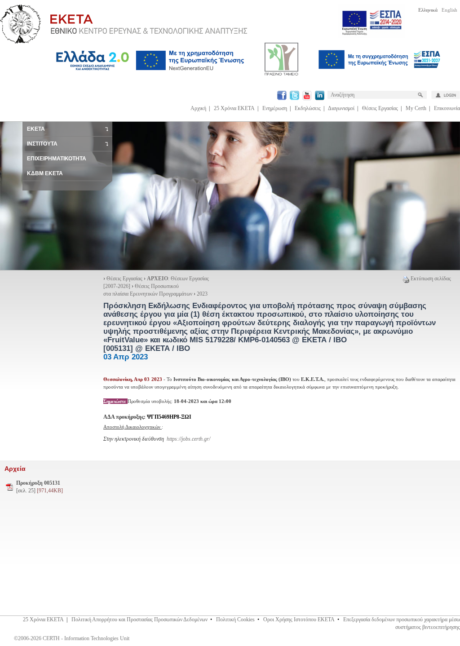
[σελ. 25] (39, 487)
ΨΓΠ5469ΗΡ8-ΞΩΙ (169, 417)
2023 (202, 294)
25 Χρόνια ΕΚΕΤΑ (234, 108)
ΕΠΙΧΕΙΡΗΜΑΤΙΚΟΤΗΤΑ (56, 158)
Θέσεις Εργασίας (380, 108)
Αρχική (198, 108)
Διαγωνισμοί (341, 108)
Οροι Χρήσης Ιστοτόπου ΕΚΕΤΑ (299, 619)
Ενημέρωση (274, 108)
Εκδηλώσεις (308, 108)
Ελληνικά (428, 10)
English (449, 10)
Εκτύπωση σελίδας (431, 278)
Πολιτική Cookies (235, 619)
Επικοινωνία (447, 108)
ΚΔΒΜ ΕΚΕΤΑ (45, 173)
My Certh (416, 108)
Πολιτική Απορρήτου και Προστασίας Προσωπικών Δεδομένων (139, 619)
